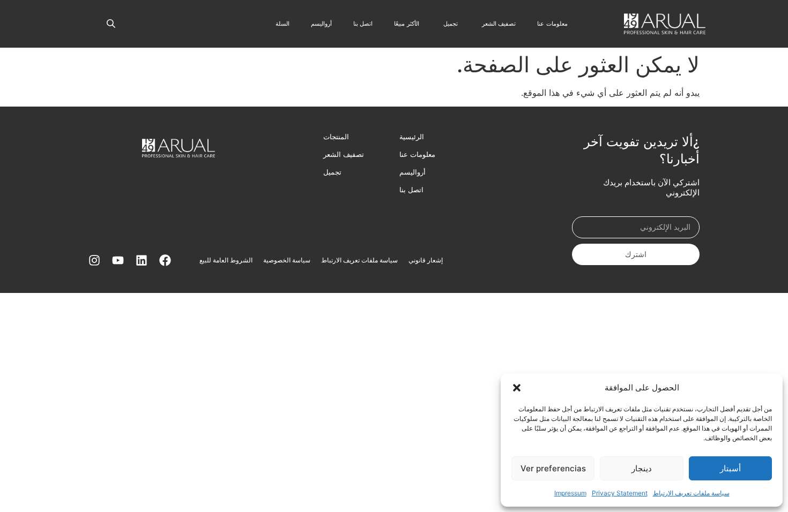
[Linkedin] (141, 260)
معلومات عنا (417, 154)
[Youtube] (118, 260)
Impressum (570, 493)
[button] (516, 387)
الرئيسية (411, 136)
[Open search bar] (111, 22)
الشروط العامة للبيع (225, 260)
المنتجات (336, 136)
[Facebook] (165, 260)
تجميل (332, 172)
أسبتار (730, 468)
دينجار (641, 468)
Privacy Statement (620, 493)
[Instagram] (94, 260)
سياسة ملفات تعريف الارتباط (691, 493)
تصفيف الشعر (343, 154)
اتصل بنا (411, 189)
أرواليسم (412, 172)
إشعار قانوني (425, 260)
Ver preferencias (553, 468)
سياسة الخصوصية (286, 260)
